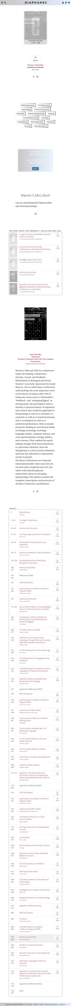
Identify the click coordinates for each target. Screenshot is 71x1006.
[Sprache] (66, 2)
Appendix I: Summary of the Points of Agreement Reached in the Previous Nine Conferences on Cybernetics (35, 287)
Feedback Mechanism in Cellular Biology (34, 897)
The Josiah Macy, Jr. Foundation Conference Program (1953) (31, 928)
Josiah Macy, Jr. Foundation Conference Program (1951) (34, 701)
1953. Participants (26, 912)
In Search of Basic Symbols (29, 765)
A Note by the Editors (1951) (29, 710)
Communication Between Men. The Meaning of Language (32, 729)
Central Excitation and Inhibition (31, 863)
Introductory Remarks (27, 272)
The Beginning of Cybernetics (30, 259)
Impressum (62, 1004)
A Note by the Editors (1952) (30, 809)
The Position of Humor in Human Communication (32, 818)
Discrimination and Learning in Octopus (34, 845)
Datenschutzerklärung (51, 1004)
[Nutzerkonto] (63, 2)
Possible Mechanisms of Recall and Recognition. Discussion (32, 561)
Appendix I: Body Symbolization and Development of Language (33, 680)
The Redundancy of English (29, 629)
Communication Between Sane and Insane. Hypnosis (33, 740)
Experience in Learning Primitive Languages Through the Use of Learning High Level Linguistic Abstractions (34, 640)
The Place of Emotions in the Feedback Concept (34, 828)
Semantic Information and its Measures (34, 953)
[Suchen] (5, 2)
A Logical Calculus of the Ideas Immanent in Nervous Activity (35, 235)
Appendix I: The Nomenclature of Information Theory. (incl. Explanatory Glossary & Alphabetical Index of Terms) (34, 775)
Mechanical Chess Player (28, 871)
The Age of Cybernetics (28, 520)
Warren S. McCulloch (35, 65)
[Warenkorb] (69, 2)
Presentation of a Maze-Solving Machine (34, 757)
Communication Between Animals (32, 749)
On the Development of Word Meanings (34, 650)
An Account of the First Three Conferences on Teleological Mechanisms (35, 248)
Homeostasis (24, 837)
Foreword (23, 918)
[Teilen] (37, 77)
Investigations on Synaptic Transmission (34, 889)
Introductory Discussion (28, 528)
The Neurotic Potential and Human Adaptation (32, 543)
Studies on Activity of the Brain (31, 945)
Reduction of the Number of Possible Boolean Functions (33, 854)
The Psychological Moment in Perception (35, 534)
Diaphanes (35, 2)
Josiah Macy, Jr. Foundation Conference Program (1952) (34, 800)
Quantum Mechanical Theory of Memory (35, 552)
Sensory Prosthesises (27, 567)
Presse (30, 1004)
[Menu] (2, 2)
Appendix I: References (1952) (30, 905)
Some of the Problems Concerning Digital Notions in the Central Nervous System (35, 608)
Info (26, 1004)
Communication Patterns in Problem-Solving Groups (33, 719)
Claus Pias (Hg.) (35, 354)
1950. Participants (26, 582)
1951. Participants (26, 693)
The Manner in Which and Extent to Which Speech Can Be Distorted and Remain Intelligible (33, 619)
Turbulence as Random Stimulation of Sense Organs (33, 880)
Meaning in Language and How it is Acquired (32, 962)
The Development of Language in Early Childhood (34, 659)
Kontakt (41, 1004)
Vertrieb (35, 1004)
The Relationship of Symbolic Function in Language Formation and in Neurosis (35, 670)
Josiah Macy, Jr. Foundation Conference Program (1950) (34, 590)
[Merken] (33, 77)
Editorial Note (24, 512)
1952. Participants (26, 792)
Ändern (35, 169)
